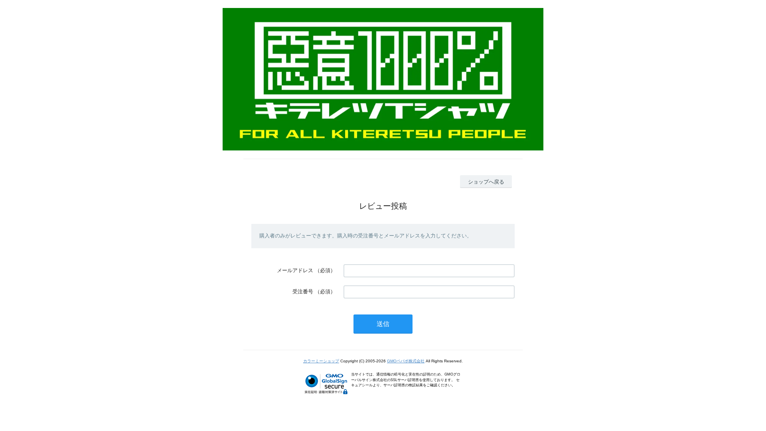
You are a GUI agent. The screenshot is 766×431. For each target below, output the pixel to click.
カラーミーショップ (321, 361)
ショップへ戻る (486, 182)
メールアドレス (295, 270)
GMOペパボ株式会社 (405, 361)
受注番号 (302, 292)
